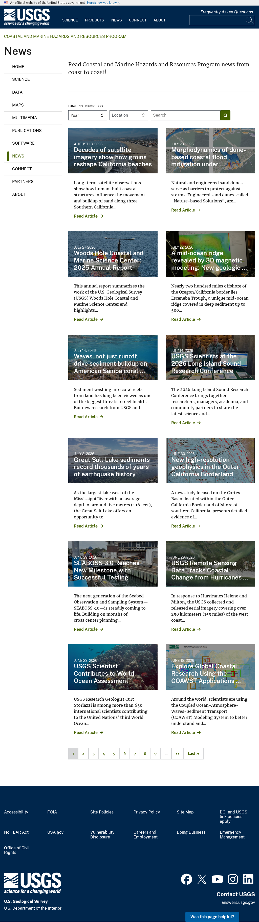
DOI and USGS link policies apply (233, 817)
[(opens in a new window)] (186, 879)
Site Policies (102, 812)
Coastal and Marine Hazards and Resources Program (65, 36)
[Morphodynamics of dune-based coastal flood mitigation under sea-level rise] (210, 150)
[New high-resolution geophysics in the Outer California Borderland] (210, 460)
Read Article (86, 216)
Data (17, 92)
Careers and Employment (146, 834)
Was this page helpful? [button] (212, 916)
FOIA (52, 812)
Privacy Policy (147, 812)
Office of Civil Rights (17, 850)
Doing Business (191, 832)
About (159, 20)
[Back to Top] (240, 903)
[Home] (27, 24)
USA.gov (55, 832)
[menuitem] (70, 17)
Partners (23, 181)
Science (70, 20)
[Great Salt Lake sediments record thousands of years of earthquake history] (113, 460)
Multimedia (24, 117)
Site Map (185, 812)
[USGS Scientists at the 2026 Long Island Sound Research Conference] (210, 357)
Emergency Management (232, 834)
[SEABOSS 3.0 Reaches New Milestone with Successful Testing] (113, 564)
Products (94, 20)
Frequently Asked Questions (227, 12)
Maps (18, 105)
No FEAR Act (16, 832)
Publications (27, 130)
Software (23, 143)
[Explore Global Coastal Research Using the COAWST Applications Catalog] (210, 667)
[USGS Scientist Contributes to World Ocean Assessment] (113, 667)
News (116, 20)
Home (18, 66)
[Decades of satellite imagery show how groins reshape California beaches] (113, 150)
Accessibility (16, 812)
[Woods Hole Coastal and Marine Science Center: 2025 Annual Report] (113, 254)
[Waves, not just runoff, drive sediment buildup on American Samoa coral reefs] (113, 357)
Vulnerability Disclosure (102, 834)
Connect (137, 20)
